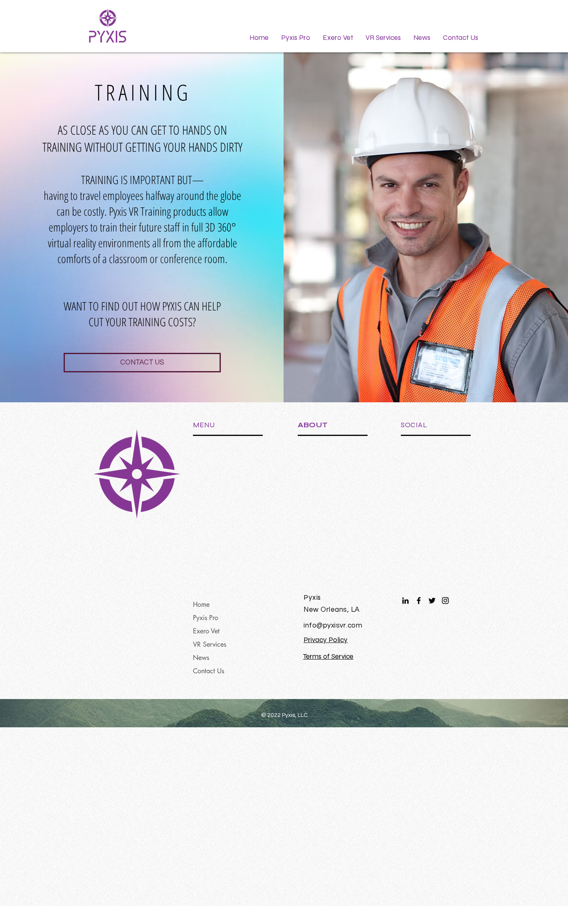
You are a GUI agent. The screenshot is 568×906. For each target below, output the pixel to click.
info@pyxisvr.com (333, 625)
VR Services (209, 644)
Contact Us (208, 671)
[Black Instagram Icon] (445, 600)
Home (201, 604)
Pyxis (312, 597)
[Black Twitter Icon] (432, 600)
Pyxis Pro (205, 617)
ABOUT (313, 425)
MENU (204, 425)
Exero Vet (206, 631)
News (201, 657)
